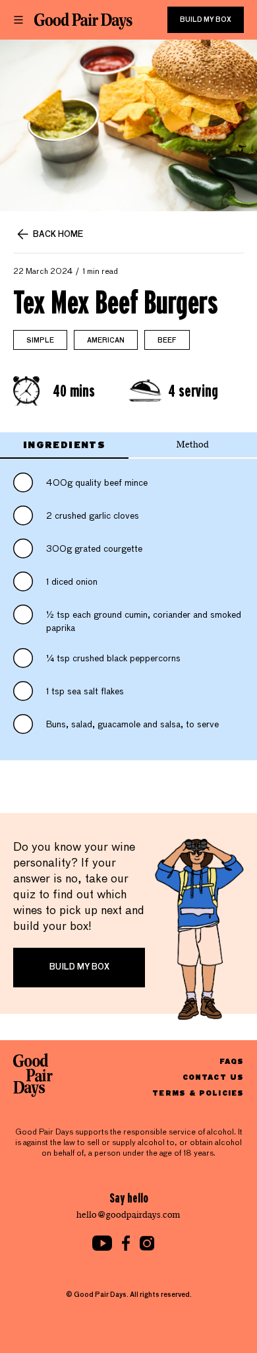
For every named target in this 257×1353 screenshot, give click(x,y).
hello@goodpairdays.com (128, 1214)
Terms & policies (198, 1092)
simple (40, 340)
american (106, 340)
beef (167, 340)
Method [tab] (193, 444)
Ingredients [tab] (64, 444)
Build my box (205, 19)
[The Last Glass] (83, 21)
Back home (58, 235)
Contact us (213, 1076)
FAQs (231, 1061)
